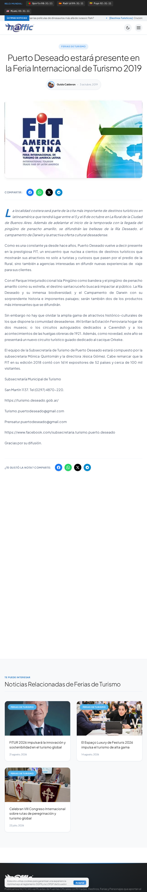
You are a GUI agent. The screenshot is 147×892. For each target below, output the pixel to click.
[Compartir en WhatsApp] (39, 192)
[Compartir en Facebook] (30, 192)
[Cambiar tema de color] (128, 28)
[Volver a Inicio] (20, 27)
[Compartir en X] (49, 192)
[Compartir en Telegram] (58, 192)
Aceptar (80, 882)
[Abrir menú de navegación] (138, 28)
